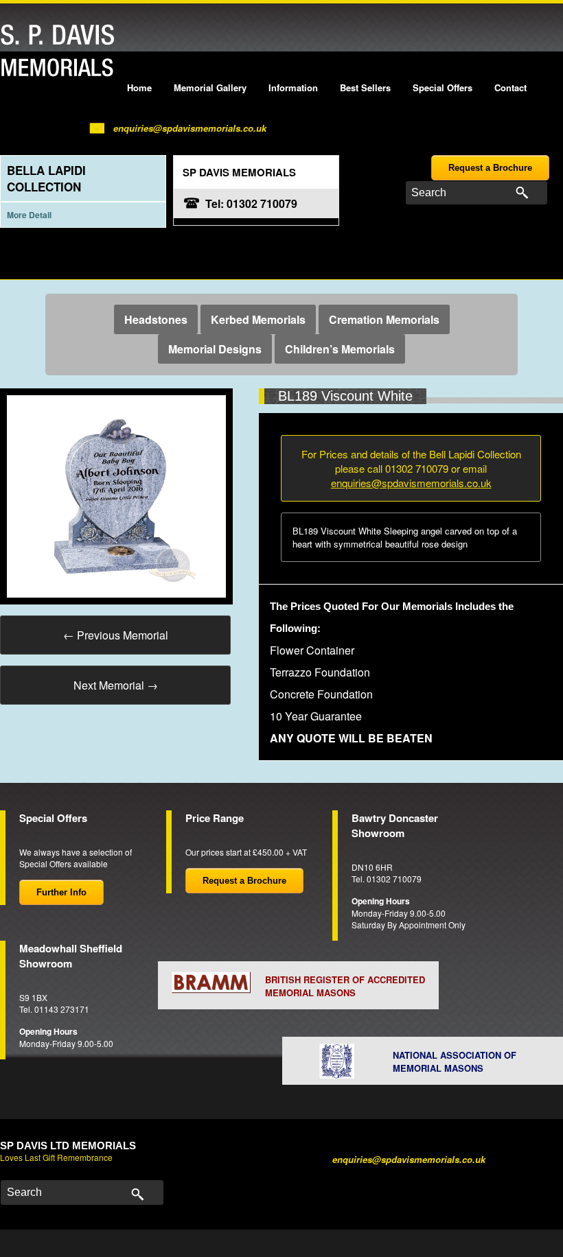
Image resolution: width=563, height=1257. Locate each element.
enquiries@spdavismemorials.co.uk (189, 127)
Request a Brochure (490, 168)
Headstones (155, 319)
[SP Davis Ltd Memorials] (61, 51)
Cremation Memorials (384, 319)
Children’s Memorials (340, 349)
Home (139, 87)
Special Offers (442, 87)
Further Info (61, 892)
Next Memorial (115, 685)
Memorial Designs (215, 349)
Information (293, 87)
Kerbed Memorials (258, 319)
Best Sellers (365, 87)
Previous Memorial (115, 635)
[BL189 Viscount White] (116, 495)
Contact (510, 87)
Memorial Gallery (210, 87)
